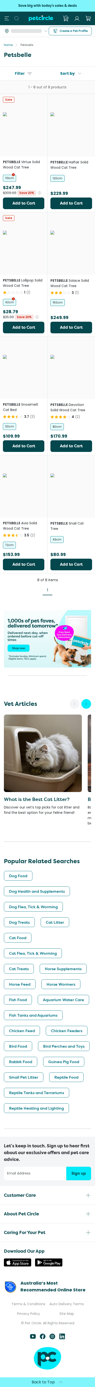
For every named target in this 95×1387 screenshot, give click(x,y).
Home (8, 45)
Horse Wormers (61, 984)
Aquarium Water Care (63, 999)
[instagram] (52, 1338)
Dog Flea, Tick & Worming (33, 906)
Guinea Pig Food (63, 1061)
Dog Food (18, 875)
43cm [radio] (57, 539)
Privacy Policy (28, 1313)
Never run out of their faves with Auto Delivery (47, 5)
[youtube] (33, 1338)
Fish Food (18, 999)
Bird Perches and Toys (64, 1046)
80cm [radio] (57, 427)
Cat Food (17, 937)
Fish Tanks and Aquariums (33, 1015)
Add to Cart (23, 203)
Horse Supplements (63, 968)
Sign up (78, 1173)
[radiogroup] (23, 178)
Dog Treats (19, 922)
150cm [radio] (58, 302)
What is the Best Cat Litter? (37, 799)
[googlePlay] (48, 1265)
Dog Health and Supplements (37, 891)
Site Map (66, 1313)
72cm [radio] (9, 545)
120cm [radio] (57, 178)
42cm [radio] (9, 302)
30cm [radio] (9, 426)
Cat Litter (55, 922)
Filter (20, 73)
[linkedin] (62, 1338)
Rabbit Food (20, 1061)
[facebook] (43, 1338)
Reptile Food (66, 1077)
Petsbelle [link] (26, 45)
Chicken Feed (22, 1030)
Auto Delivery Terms (66, 1304)
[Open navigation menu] (7, 18)
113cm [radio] (9, 178)
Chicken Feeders (66, 1030)
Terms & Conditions (28, 1304)
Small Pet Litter (23, 1077)
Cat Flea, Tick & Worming (33, 953)
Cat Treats (19, 968)
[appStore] (17, 1265)
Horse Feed (19, 984)
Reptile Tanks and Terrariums (36, 1092)
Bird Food (18, 1046)
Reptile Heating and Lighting (36, 1108)
